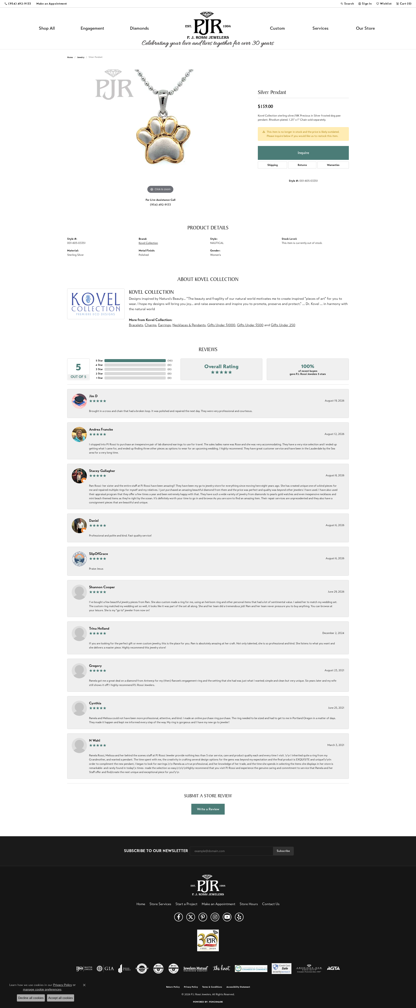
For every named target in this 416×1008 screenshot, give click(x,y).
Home (70, 57)
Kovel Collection (148, 243)
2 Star (99, 373)
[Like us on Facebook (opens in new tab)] (178, 917)
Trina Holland (99, 628)
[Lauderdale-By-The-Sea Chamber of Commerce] (251, 968)
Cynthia (95, 703)
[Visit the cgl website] (173, 968)
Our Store (365, 28)
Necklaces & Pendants (189, 325)
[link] (17, 3)
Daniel (94, 521)
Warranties (333, 165)
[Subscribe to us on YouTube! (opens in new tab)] (227, 917)
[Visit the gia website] (105, 968)
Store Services (160, 904)
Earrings (164, 325)
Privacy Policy (191, 987)
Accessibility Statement (238, 987)
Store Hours (249, 904)
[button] (347, 3)
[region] (160, 129)
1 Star (99, 377)
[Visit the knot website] (221, 968)
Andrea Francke (101, 429)
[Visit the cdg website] (158, 968)
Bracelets (136, 325)
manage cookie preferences (42, 989)
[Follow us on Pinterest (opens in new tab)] (202, 917)
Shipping (272, 165)
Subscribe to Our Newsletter (156, 851)
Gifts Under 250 (283, 325)
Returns (302, 165)
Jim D (93, 396)
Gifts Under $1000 (221, 325)
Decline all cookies (31, 998)
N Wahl (94, 740)
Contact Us (271, 904)
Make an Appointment (218, 904)
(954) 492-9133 (160, 204)
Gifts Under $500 (250, 325)
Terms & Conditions (212, 987)
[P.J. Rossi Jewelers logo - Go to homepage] (208, 28)
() (169, 360)
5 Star (99, 360)
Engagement (92, 28)
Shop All (47, 28)
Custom (277, 28)
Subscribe (283, 851)
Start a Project (186, 904)
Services (320, 28)
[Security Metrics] (281, 968)
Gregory (95, 666)
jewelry (80, 57)
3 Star (99, 369)
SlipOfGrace (98, 554)
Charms (150, 325)
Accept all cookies (60, 998)
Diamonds (139, 28)
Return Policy (173, 987)
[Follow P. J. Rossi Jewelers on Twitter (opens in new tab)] (190, 917)
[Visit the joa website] (124, 968)
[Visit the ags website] (309, 968)
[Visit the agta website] (333, 968)
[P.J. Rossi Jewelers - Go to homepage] (208, 885)
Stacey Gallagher (102, 471)
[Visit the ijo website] (84, 968)
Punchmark (216, 1001)
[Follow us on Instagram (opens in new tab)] (215, 917)
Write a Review (208, 809)
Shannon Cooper (102, 587)
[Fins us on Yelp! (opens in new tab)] (239, 917)
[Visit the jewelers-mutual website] (195, 968)
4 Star (99, 364)
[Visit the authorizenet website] (142, 968)
